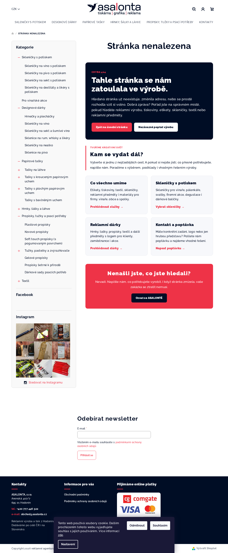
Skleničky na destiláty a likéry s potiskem (47, 90)
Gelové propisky (36, 258)
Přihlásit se (86, 455)
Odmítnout (137, 525)
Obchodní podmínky (76, 494)
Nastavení (68, 544)
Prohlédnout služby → (106, 207)
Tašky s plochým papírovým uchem (45, 191)
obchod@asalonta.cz (34, 514)
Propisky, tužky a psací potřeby (44, 216)
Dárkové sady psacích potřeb (45, 272)
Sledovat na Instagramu (46, 382)
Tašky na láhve (35, 170)
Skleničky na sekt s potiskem (45, 80)
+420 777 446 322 (27, 508)
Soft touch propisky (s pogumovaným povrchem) (44, 241)
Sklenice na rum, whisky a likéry (47, 138)
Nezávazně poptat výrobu (155, 127)
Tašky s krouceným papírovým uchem (46, 179)
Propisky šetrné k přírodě (43, 265)
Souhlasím (160, 525)
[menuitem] (30, 22)
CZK (14, 9)
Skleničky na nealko (39, 145)
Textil (25, 281)
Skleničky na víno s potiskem (45, 66)
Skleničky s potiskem (37, 57)
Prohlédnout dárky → (106, 248)
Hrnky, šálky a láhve (36, 208)
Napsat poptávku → (170, 248)
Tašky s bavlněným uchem (43, 200)
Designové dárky (34, 107)
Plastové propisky (37, 224)
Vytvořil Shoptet (206, 548)
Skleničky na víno (37, 123)
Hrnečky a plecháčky (40, 116)
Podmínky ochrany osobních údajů (85, 501)
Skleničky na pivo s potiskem (45, 73)
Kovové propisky (36, 232)
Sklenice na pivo (36, 152)
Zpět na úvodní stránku (112, 127)
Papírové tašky (32, 161)
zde (60, 535)
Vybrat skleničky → (170, 207)
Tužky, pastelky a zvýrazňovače (47, 250)
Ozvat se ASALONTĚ (149, 298)
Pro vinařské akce (34, 100)
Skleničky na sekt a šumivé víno (47, 131)
